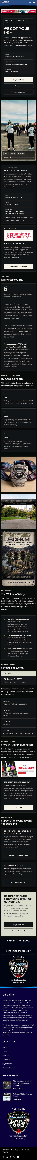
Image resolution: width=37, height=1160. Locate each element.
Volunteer (18, 86)
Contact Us (6, 1060)
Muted (13, 153)
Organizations (7, 1064)
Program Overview (9, 1068)
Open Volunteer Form (18, 882)
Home (5, 1047)
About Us (6, 1055)
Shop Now (18, 808)
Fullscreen (21, 153)
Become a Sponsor (18, 92)
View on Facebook (18, 931)
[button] (34, 2)
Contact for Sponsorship (18, 855)
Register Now (18, 80)
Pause (6, 153)
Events (5, 1051)
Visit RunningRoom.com (18, 267)
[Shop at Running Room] (18, 769)
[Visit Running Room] (18, 11)
